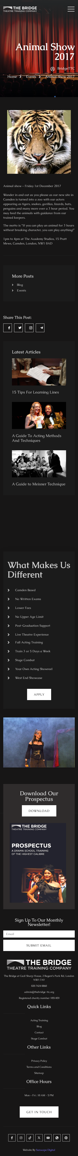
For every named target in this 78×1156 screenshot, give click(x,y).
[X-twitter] (39, 1137)
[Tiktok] (30, 1137)
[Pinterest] (66, 1137)
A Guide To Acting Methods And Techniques (36, 438)
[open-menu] (70, 9)
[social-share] (7, 328)
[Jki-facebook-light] (12, 1137)
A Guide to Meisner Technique (38, 483)
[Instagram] (21, 1137)
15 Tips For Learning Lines (35, 392)
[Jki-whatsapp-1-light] (57, 1137)
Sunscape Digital (45, 1150)
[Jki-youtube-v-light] (48, 1137)
